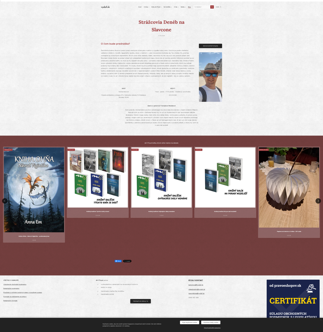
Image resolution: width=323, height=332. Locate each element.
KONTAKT (199, 280)
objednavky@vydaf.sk (197, 289)
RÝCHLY (192, 280)
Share (119, 261)
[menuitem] (140, 7)
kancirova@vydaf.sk (196, 285)
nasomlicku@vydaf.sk (196, 293)
